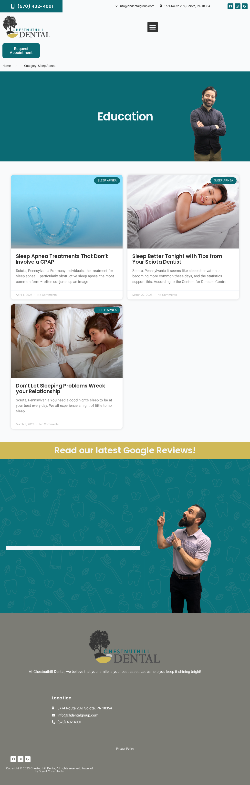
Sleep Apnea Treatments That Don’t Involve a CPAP (62, 259)
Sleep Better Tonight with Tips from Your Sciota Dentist (177, 259)
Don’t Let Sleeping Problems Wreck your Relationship (60, 388)
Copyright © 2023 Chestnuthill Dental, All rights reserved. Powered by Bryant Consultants (49, 770)
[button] (152, 27)
